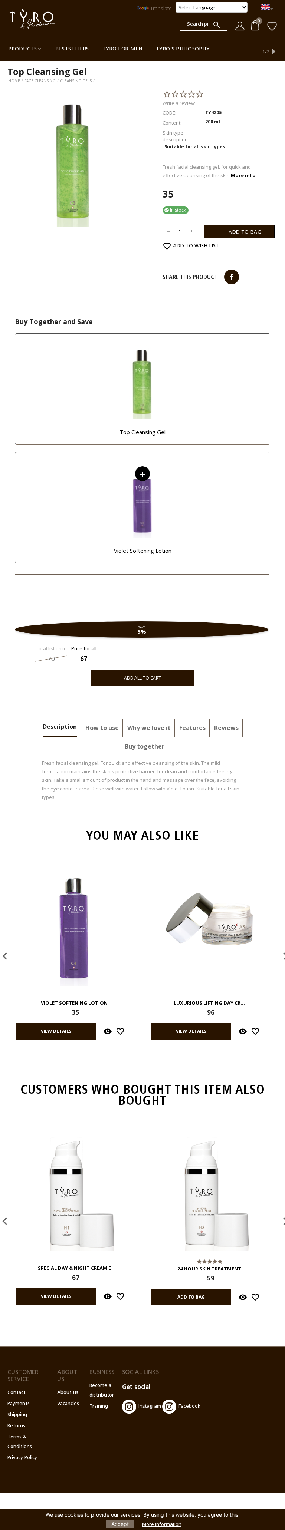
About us (67, 1392)
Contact (16, 1392)
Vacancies (68, 1403)
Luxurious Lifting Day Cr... (209, 1003)
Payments (18, 1403)
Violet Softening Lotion (142, 550)
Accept (120, 1524)
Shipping (17, 1414)
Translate (161, 8)
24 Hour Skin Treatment (209, 1269)
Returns (16, 1426)
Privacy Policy (22, 1457)
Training (98, 1406)
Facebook (189, 1406)
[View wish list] (272, 25)
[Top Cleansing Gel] (73, 161)
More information (161, 1524)
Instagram (149, 1406)
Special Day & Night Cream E (74, 1268)
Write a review (179, 103)
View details (56, 1031)
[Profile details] (239, 25)
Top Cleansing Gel (142, 432)
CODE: (169, 112)
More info (243, 175)
